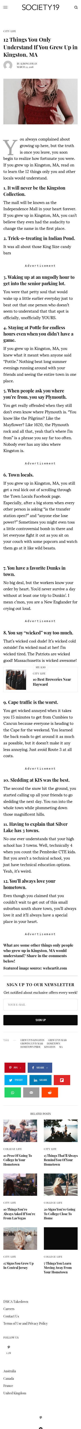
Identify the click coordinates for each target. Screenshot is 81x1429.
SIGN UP (41, 1020)
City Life (9, 31)
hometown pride (30, 1047)
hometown (53, 1043)
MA (61, 1047)
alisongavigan (28, 63)
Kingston (49, 1047)
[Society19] (40, 7)
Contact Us (11, 1316)
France (8, 1386)
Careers (8, 1309)
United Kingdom (14, 1393)
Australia (9, 1371)
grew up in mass (57, 1040)
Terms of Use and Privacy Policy (25, 1323)
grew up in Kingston (32, 1040)
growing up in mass (31, 1043)
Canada (8, 1378)
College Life (12, 1149)
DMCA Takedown (15, 1301)
